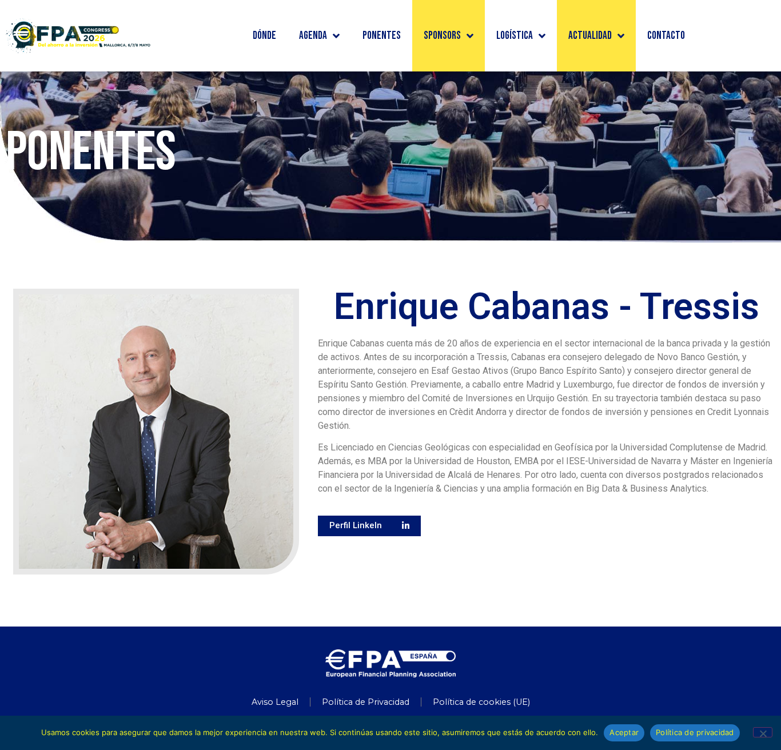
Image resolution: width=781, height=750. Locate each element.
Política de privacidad (695, 732)
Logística (514, 35)
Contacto (666, 35)
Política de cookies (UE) (481, 702)
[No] (762, 732)
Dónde (264, 35)
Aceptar (624, 732)
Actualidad (590, 35)
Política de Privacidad (365, 702)
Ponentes (381, 35)
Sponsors (442, 35)
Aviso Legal (275, 702)
